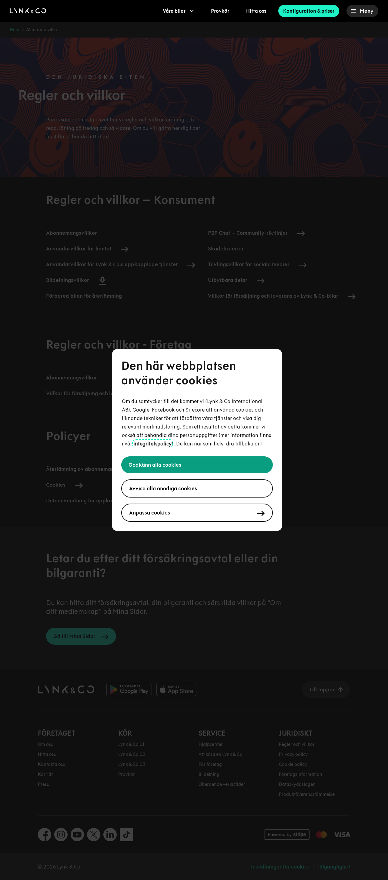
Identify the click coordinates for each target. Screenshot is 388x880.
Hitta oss (256, 11)
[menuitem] (178, 11)
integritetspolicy (152, 443)
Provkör (220, 11)
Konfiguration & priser (308, 11)
